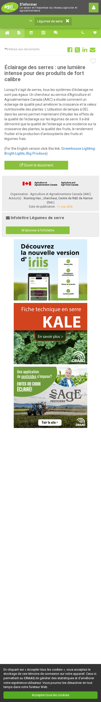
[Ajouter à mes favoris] (93, 61)
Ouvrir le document (38, 165)
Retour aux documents (24, 49)
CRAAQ (29, 678)
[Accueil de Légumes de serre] (6, 33)
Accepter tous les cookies (50, 695)
